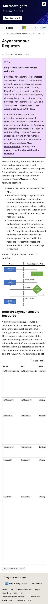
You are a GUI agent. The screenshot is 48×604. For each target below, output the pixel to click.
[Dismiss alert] (44, 4)
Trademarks (7, 600)
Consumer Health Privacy (13, 596)
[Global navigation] (2, 27)
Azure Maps (10, 108)
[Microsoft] (24, 27)
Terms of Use (34, 596)
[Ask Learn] (39, 33)
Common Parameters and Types (20, 33)
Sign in (43, 27)
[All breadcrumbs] (4, 33)
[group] (24, 462)
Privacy (17, 593)
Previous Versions (24, 589)
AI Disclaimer (7, 589)
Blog (37, 589)
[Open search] (36, 27)
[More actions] (43, 33)
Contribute (6, 593)
